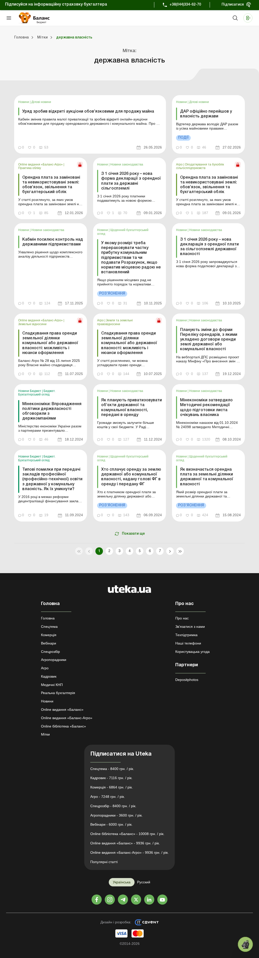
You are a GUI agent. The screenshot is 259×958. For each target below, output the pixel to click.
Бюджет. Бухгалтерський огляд (36, 392)
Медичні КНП (52, 685)
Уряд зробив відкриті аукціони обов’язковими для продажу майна (88, 111)
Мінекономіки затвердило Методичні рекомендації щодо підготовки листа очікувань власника (206, 408)
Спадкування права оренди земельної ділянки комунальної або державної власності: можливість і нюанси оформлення (50, 343)
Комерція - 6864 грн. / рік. (111, 787)
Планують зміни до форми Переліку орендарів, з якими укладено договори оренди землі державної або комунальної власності (208, 339)
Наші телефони (188, 643)
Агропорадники (53, 660)
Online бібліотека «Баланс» (63, 726)
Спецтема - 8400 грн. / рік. (112, 769)
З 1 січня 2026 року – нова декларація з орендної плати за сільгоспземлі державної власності (209, 247)
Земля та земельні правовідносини (115, 322)
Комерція (48, 635)
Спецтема (49, 626)
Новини (24, 102)
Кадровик (48, 676)
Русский (143, 882)
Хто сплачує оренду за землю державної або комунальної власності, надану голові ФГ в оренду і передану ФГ (131, 477)
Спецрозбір (50, 652)
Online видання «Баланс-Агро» (40, 164)
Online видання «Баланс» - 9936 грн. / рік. (125, 843)
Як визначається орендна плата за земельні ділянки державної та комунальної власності (206, 477)
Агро (179, 164)
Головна (48, 618)
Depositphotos (186, 680)
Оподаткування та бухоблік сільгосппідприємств (200, 166)
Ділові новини (41, 102)
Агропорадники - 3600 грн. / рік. (116, 815)
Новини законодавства (126, 164)
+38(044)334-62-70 (185, 4)
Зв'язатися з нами (190, 626)
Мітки (45, 734)
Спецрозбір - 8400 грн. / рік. (113, 806)
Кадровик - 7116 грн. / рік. (111, 778)
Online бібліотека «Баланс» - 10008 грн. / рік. (127, 834)
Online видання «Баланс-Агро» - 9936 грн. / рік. (129, 852)
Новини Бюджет (30, 391)
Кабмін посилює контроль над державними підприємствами (52, 242)
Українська (122, 882)
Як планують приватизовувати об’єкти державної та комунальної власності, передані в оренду (131, 408)
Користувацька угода (192, 652)
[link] (90, 124)
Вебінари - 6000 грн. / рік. (111, 824)
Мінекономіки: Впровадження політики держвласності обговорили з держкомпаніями (51, 411)
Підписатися (233, 4)
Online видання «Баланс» (62, 709)
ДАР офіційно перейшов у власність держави (206, 114)
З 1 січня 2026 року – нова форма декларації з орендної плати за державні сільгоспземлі (131, 181)
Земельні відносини (32, 324)
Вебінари (48, 643)
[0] (245, 944)
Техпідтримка (186, 635)
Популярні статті (104, 862)
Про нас (182, 618)
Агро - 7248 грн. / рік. (107, 797)
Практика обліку (29, 168)
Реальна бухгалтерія (58, 693)
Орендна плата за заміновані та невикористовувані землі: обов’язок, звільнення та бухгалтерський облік (51, 185)
